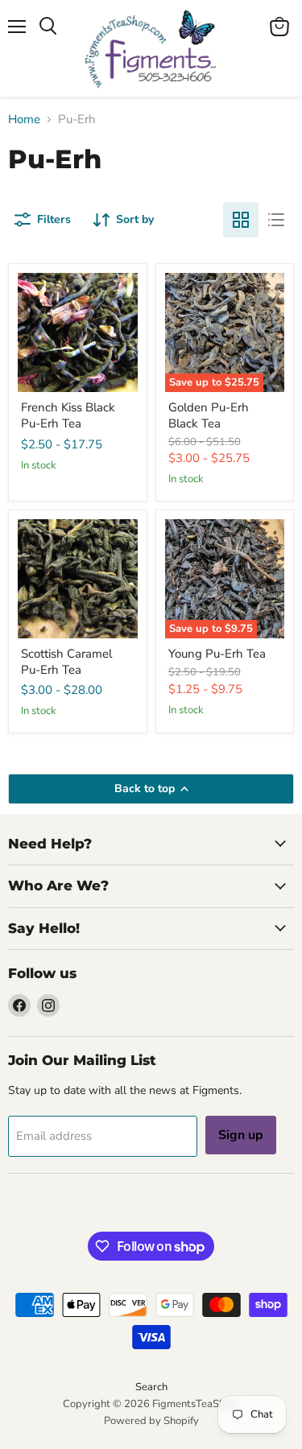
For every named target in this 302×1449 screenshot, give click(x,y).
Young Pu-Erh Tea (217, 654)
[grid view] (241, 219)
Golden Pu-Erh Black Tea (208, 415)
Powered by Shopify (151, 1421)
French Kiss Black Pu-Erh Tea (68, 415)
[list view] (276, 219)
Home (24, 119)
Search (151, 1387)
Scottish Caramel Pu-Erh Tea (66, 662)
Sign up (240, 1135)
